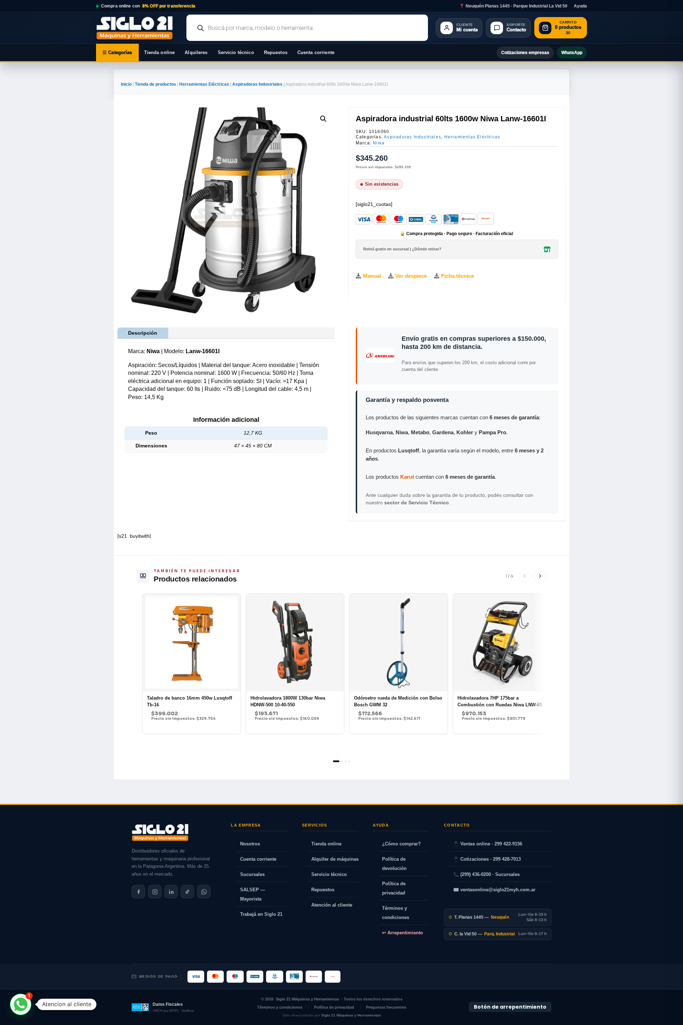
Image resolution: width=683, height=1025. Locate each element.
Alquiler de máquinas (335, 859)
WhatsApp (571, 52)
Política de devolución (394, 863)
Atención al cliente (331, 905)
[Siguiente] (540, 576)
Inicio (126, 84)
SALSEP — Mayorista (252, 894)
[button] (323, 118)
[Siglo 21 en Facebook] (138, 891)
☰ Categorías (117, 52)
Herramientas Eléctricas (204, 84)
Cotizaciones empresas (525, 52)
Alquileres (196, 52)
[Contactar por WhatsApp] (204, 891)
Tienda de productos (155, 84)
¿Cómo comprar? (401, 843)
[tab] (336, 761)
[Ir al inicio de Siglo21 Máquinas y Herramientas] (137, 27)
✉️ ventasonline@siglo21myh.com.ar (494, 889)
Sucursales (252, 874)
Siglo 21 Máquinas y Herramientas (307, 999)
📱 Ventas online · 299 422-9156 (487, 843)
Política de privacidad (394, 888)
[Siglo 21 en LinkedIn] (171, 891)
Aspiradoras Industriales (257, 84)
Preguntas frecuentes (386, 1007)
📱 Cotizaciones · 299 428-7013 (487, 859)
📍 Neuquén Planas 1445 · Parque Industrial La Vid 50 (513, 6)
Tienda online (159, 52)
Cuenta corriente (315, 52)
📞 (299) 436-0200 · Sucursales (486, 874)
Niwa (379, 142)
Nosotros (250, 843)
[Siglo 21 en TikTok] (187, 891)
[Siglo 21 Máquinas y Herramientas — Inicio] (160, 832)
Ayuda (580, 6)
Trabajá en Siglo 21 (261, 914)
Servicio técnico (236, 52)
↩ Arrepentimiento (402, 932)
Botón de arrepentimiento (510, 1006)
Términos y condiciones (395, 912)
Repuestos (275, 52)
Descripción (142, 333)
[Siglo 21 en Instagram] (155, 891)
